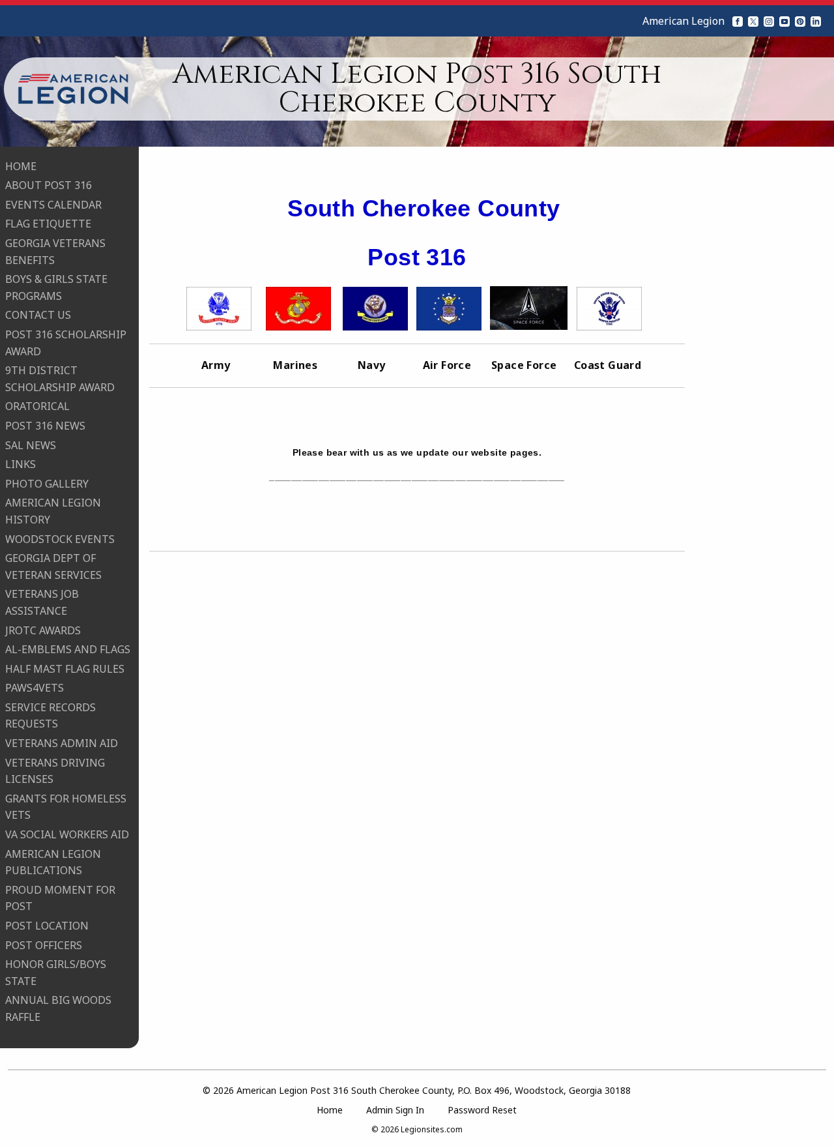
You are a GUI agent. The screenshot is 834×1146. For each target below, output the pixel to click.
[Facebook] (737, 21)
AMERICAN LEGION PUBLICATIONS (53, 862)
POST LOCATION (47, 925)
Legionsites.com (432, 1129)
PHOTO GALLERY (47, 484)
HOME (20, 166)
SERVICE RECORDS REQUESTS (50, 715)
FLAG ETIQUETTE (48, 223)
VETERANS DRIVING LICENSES (55, 771)
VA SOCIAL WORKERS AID (67, 834)
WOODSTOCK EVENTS (60, 539)
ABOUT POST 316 (48, 185)
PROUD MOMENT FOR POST (60, 898)
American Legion (683, 21)
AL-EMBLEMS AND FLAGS (67, 649)
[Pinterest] (800, 21)
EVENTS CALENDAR (53, 205)
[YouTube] (784, 21)
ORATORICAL (37, 406)
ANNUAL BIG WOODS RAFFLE (58, 1008)
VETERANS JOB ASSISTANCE (42, 602)
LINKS (20, 464)
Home (330, 1110)
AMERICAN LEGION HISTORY (53, 511)
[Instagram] (769, 21)
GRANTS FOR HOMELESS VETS (65, 807)
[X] (753, 21)
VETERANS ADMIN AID (61, 743)
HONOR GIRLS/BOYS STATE (55, 972)
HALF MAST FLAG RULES (64, 669)
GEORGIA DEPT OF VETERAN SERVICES (53, 566)
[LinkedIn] (816, 21)
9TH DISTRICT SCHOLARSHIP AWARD (60, 378)
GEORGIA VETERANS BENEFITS (55, 251)
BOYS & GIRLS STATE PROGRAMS (56, 287)
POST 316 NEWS (45, 426)
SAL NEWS (30, 445)
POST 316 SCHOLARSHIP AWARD (65, 343)
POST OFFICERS (43, 945)
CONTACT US (38, 315)
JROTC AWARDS (43, 630)
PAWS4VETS (34, 688)
